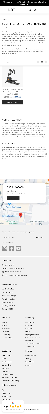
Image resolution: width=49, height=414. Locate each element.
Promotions (6, 399)
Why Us (4, 325)
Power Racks (6, 371)
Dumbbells (5, 368)
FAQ (3, 390)
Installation (28, 329)
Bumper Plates (6, 365)
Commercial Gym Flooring (10, 381)
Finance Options (30, 356)
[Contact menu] (45, 10)
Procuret (28, 365)
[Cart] (39, 10)
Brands (27, 332)
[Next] (47, 3)
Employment (6, 329)
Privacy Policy (6, 393)
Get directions (13, 198)
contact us (29, 51)
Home (4, 19)
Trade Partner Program (32, 343)
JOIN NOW (39, 237)
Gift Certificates (30, 322)
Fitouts (4, 359)
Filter (7, 62)
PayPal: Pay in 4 (30, 362)
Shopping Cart (30, 346)
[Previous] (2, 3)
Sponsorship (6, 335)
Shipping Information (32, 335)
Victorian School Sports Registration (32, 339)
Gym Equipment (7, 362)
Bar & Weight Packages (9, 377)
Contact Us (5, 332)
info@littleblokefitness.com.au (24, 156)
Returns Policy (6, 396)
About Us (5, 322)
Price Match (29, 325)
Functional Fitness (7, 374)
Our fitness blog (7, 338)
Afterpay (28, 359)
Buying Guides (6, 356)
